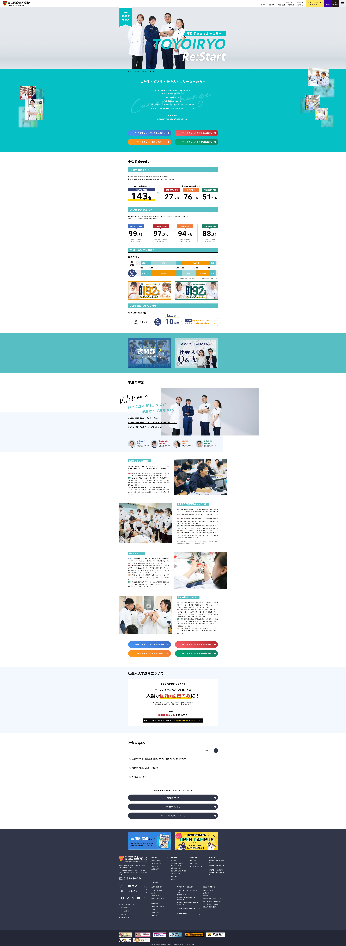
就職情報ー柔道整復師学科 (216, 874)
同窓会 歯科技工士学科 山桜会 (212, 898)
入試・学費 (281, 5)
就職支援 (291, 5)
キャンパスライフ (176, 874)
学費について (194, 863)
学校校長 (173, 860)
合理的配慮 (124, 908)
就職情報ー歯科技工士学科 (216, 861)
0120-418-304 (133, 878)
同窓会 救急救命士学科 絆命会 (212, 901)
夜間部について (173, 797)
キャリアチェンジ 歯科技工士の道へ (149, 133)
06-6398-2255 (127, 867)
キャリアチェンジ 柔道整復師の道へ (196, 142)
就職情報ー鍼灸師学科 (216, 870)
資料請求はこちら (173, 806)
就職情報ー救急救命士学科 (216, 866)
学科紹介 (262, 5)
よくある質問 (125, 911)
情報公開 (300, 2)
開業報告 (205, 896)
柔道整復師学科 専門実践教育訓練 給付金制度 (187, 903)
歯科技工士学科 (156, 860)
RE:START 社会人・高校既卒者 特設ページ (187, 891)
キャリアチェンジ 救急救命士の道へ (196, 133)
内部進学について (208, 893)
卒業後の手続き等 (208, 890)
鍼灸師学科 (154, 866)
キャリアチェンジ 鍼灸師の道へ (149, 142)
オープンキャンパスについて (173, 815)
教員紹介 (173, 879)
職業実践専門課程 (176, 868)
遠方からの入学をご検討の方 (186, 908)
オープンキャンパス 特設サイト (316, 3)
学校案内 (271, 5)
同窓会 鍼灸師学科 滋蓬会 (211, 904)
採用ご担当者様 (182, 914)
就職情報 (212, 857)
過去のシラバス (125, 917)
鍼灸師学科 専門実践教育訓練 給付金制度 (186, 898)
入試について (194, 860)
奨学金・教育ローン (196, 866)
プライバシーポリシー (127, 904)
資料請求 (328, 4)
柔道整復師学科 (156, 869)
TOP (130, 71)
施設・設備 (174, 876)
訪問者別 (300, 5)
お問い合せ (335, 4)
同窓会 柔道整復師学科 (210, 907)
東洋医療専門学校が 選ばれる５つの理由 (177, 864)
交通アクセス (290, 2)
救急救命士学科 (156, 863)
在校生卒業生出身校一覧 (178, 871)
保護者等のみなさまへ (158, 907)
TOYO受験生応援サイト (158, 890)
